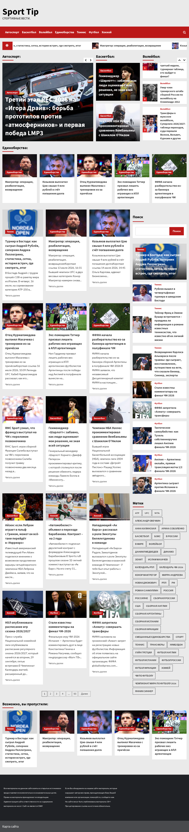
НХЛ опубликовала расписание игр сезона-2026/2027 (18, 627)
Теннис (81, 32)
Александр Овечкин (147, 520)
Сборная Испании (147, 621)
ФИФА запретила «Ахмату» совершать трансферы (107, 627)
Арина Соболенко (172, 528)
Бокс (157, 536)
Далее (84, 694)
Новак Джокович (145, 582)
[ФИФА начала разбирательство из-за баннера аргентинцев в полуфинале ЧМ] (169, 165)
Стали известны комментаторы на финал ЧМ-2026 (61, 627)
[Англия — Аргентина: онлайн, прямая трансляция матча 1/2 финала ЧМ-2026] (142, 463)
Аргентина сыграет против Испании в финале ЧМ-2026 (166, 487)
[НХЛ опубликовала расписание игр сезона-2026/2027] (22, 604)
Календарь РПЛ (144, 567)
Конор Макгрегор (146, 575)
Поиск (138, 217)
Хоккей (106, 32)
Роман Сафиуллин (146, 590)
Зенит (139, 559)
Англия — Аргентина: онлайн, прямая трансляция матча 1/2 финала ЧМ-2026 (168, 465)
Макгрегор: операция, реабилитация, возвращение (91, 46)
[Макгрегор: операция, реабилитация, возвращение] (19, 165)
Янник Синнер (144, 691)
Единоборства (64, 32)
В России (172, 536)
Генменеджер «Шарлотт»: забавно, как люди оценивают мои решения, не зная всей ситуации (118, 85)
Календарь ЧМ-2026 (171, 567)
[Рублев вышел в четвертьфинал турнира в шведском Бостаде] (142, 292)
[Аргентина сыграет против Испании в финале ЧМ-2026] (142, 485)
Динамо (169, 551)
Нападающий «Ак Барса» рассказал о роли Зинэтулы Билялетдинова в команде (104, 534)
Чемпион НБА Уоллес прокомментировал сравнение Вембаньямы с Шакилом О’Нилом (117, 128)
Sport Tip (20, 12)
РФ (173, 582)
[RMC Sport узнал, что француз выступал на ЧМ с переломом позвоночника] (22, 409)
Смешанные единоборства (152, 637)
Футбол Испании (145, 660)
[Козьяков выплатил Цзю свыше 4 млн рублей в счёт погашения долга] (57, 165)
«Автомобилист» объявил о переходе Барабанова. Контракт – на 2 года (66, 532)
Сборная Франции (146, 629)
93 (75, 694)
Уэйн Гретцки (143, 652)
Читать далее (12, 295)
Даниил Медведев (146, 551)
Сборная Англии (156, 606)
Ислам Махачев (158, 559)
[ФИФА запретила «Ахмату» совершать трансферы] (109, 604)
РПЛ (164, 582)
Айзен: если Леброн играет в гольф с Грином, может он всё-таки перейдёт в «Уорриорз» (22, 534)
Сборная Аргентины (148, 613)
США (138, 606)
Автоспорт (12, 32)
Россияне (141, 598)
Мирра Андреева (172, 575)
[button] (184, 32)
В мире (139, 544)
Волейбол (45, 32)
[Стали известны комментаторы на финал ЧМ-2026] (66, 604)
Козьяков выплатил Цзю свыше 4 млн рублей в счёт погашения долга (55, 188)
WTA (157, 513)
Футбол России (171, 660)
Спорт (179, 637)
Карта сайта (10, 826)
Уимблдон (176, 644)
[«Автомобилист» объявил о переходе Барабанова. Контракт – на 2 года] (66, 506)
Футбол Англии (166, 652)
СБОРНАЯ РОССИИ (164, 598)
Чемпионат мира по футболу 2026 (155, 683)
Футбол (94, 32)
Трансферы (157, 644)
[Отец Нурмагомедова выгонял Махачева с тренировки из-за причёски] (94, 165)
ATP (137, 513)
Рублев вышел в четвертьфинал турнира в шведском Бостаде (167, 294)
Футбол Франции (145, 668)
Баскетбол (29, 32)
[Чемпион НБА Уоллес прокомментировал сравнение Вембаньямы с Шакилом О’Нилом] (109, 409)
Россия (168, 590)
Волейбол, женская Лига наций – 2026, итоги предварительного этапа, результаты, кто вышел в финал (171, 122)
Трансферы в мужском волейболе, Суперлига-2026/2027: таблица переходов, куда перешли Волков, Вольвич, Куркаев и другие (172, 89)
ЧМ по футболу (144, 675)
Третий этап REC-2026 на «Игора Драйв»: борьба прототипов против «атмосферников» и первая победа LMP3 (45, 116)
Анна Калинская (145, 528)
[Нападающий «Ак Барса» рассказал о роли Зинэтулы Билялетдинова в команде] (109, 506)
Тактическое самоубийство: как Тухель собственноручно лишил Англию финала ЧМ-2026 (166, 437)
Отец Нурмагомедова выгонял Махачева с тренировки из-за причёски (93, 188)
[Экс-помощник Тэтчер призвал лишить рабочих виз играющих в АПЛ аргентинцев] (132, 165)
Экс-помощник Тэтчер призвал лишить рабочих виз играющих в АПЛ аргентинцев (131, 189)
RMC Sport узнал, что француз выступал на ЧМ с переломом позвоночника (21, 434)
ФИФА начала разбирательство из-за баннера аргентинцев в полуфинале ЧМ (168, 189)
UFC (147, 513)
